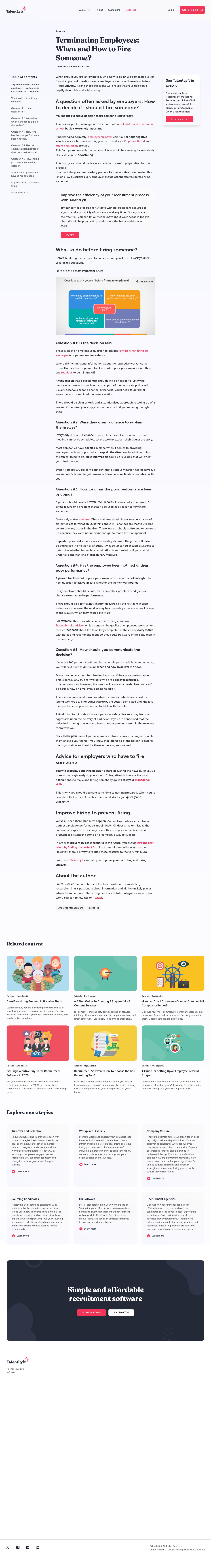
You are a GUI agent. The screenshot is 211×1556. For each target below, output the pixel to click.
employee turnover (100, 137)
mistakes (84, 519)
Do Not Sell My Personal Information (186, 1549)
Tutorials (60, 31)
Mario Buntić (22, 996)
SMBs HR (94, 907)
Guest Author (63, 66)
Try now (70, 234)
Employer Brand (134, 141)
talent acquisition (67, 146)
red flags (66, 372)
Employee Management (70, 907)
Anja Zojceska (22, 1066)
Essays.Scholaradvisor (70, 625)
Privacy (162, 1549)
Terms (153, 1549)
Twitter (97, 897)
